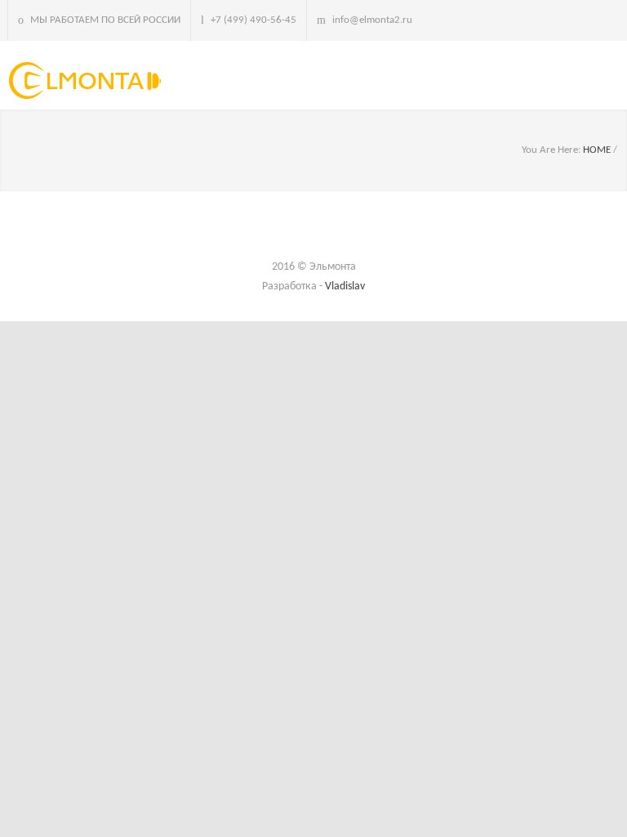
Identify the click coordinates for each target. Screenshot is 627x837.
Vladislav (345, 286)
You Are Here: (551, 150)
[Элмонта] (89, 80)
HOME (597, 150)
